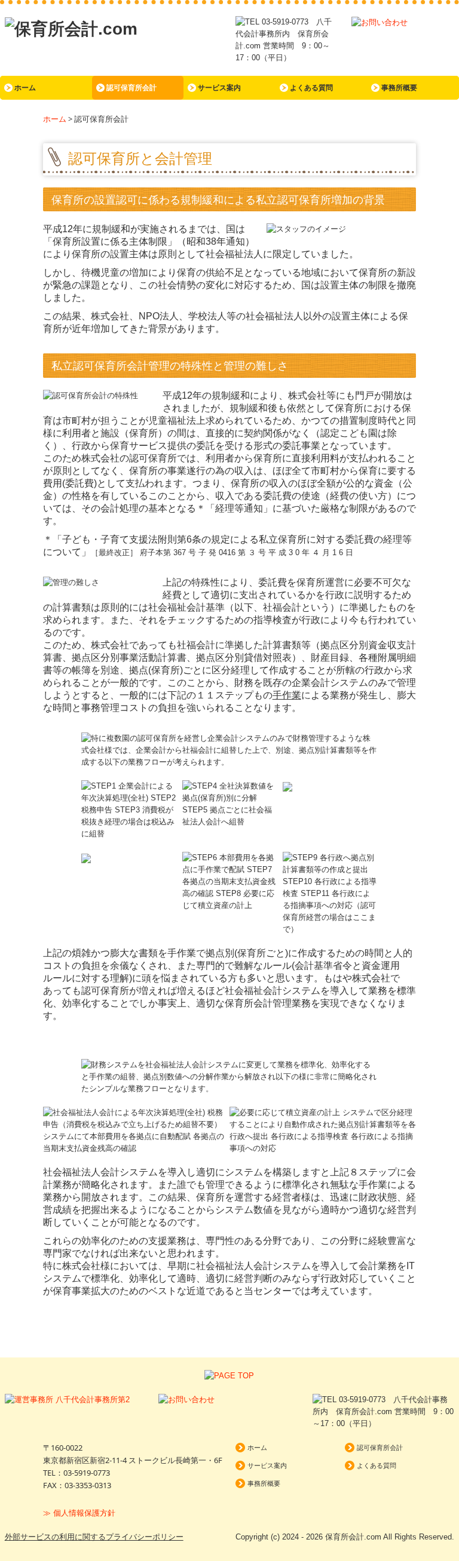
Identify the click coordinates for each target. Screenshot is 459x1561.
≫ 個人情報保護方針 (79, 1512)
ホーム (25, 88)
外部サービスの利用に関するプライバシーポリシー (94, 1536)
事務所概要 (399, 88)
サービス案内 (219, 88)
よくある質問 (311, 88)
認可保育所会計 (131, 88)
